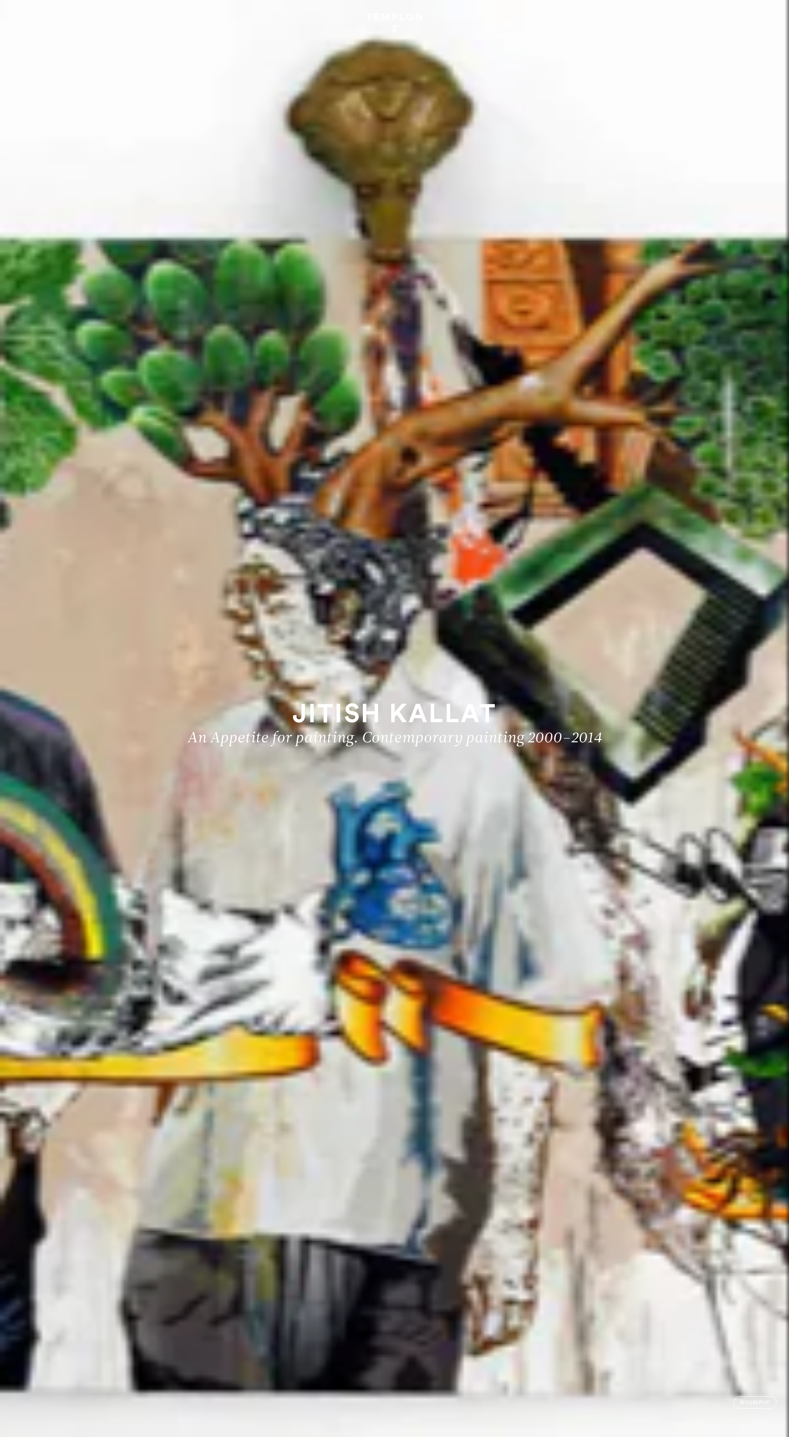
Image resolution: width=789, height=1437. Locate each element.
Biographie (755, 1402)
